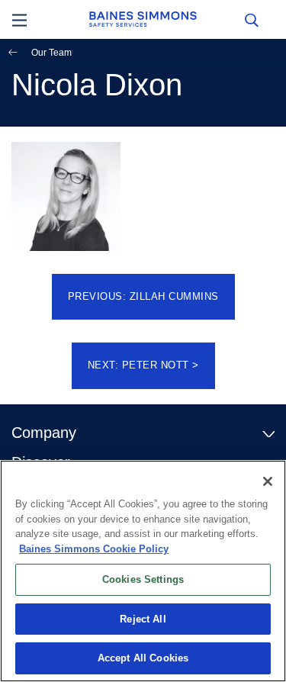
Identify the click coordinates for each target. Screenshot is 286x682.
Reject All (142, 619)
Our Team (51, 52)
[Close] (267, 481)
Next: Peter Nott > (143, 365)
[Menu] (19, 19)
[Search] (251, 19)
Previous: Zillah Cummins (143, 296)
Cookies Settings (143, 579)
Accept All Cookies (143, 658)
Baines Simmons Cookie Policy (94, 549)
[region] (143, 571)
